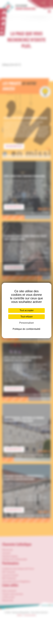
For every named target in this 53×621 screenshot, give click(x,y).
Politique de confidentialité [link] (26, 329)
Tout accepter (27, 310)
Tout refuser (26, 316)
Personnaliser (26, 323)
